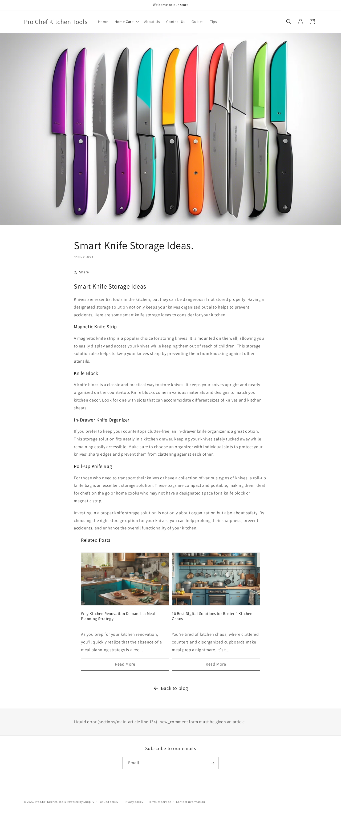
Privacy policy (133, 801)
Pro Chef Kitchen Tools (50, 802)
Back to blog (174, 688)
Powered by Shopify (80, 802)
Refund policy (108, 801)
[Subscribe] (212, 763)
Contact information (190, 801)
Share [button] (84, 272)
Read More (125, 664)
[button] (126, 21)
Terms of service (159, 801)
